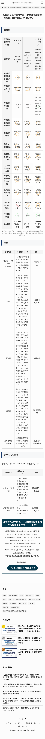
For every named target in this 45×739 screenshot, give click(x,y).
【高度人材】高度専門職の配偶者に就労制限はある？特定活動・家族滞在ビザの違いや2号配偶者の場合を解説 (22, 677)
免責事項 (27, 723)
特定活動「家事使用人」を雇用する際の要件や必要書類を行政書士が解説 (22, 692)
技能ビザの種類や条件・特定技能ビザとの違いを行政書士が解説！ (22, 709)
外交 (21, 595)
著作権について (35, 723)
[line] (22, 719)
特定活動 (13, 603)
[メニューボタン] (3, 3)
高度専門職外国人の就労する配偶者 (14, 611)
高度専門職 (15, 607)
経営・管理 (22, 603)
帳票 (37, 595)
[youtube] (25, 719)
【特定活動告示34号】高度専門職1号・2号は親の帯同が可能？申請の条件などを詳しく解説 (22, 685)
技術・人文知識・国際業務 (17, 599)
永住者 (5, 603)
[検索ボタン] (42, 3)
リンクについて (22, 726)
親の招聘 (6, 607)
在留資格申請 (13, 595)
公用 (4, 595)
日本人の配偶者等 (34, 599)
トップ (7, 723)
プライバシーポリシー (16, 723)
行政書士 (31, 603)
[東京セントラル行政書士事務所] (22, 3)
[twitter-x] (20, 719)
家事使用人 (29, 595)
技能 (4, 599)
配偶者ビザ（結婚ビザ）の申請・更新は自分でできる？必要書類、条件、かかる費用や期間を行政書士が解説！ (22, 700)
